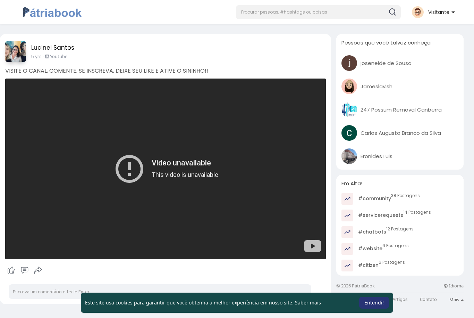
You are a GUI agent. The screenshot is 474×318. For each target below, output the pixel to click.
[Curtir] (24, 270)
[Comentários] (25, 270)
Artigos (399, 299)
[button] (318, 12)
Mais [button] (454, 299)
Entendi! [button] (374, 302)
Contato (428, 299)
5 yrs (36, 56)
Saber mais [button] (308, 302)
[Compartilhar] (38, 270)
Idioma (456, 286)
